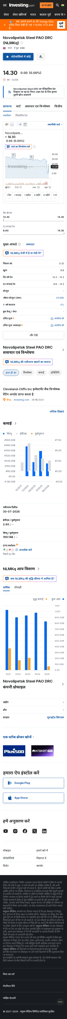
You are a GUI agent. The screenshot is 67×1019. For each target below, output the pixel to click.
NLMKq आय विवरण (19, 569)
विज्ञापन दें (41, 858)
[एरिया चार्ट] (12, 124)
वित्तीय (58, 106)
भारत (33, 15)
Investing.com (21, 399)
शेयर (6, 15)
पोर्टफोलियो (8, 858)
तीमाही (17, 587)
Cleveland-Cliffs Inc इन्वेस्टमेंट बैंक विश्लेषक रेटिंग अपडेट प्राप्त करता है (31, 391)
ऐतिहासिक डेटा (21, 115)
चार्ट (18, 106)
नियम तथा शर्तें (8, 974)
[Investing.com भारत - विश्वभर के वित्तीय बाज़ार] (21, 5)
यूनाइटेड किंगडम (55, 717)
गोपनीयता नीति (9, 986)
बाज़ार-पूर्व (45, 15)
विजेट (6, 865)
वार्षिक (6, 587)
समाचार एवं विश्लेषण (37, 106)
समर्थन (39, 865)
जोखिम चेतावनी (9, 998)
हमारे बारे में (42, 850)
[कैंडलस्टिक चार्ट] (7, 124)
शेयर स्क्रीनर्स (19, 15)
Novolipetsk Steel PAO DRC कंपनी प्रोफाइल (28, 684)
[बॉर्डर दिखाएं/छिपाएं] (25, 124)
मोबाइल (7, 850)
